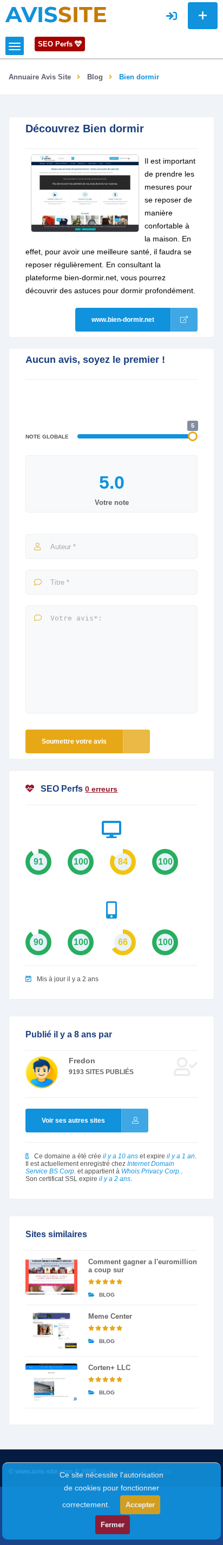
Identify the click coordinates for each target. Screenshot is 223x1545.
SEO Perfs (56, 44)
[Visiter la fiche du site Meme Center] (51, 1330)
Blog (95, 77)
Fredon (82, 1060)
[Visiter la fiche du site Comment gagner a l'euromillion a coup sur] (51, 1276)
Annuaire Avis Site (40, 77)
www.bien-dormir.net (122, 319)
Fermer (112, 1525)
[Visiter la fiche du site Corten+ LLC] (51, 1382)
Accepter (140, 1505)
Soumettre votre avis (74, 741)
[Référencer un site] (203, 15)
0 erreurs (101, 789)
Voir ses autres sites (73, 1120)
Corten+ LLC (109, 1368)
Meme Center (110, 1316)
